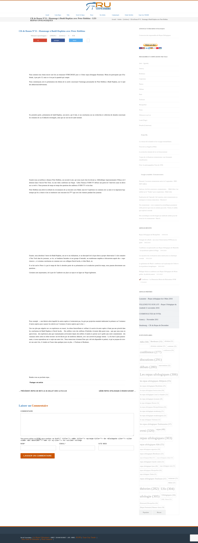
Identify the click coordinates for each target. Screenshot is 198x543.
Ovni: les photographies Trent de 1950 (151, 165)
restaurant (173, 478)
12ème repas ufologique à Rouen (117, 391)
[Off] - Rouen (167, 499)
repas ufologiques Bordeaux (152, 454)
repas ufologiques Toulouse (153, 479)
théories (149, 488)
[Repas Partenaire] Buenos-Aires (152, 507)
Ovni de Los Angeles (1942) (147, 147)
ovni (147, 430)
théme (171, 483)
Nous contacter (46, 539)
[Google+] (109, 382)
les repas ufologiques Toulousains (155, 424)
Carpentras (142, 79)
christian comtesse (158, 346)
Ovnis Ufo (144, 135)
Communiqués (115, 15)
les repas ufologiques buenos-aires (152, 390)
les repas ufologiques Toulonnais (150, 420)
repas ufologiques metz (167, 466)
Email (62, 443)
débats (148, 367)
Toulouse (142, 99)
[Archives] (62, 36)
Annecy (141, 68)
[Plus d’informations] (88, 40)
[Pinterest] (104, 382)
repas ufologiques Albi (152, 444)
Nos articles (102, 15)
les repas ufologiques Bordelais (153, 386)
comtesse (172, 346)
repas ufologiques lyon (149, 466)
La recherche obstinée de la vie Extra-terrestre (153, 152)
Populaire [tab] (146, 512)
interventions (164, 365)
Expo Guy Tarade (89, 537)
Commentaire (27, 411)
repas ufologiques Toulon (148, 474)
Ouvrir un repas (80, 15)
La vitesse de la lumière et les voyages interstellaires (155, 141)
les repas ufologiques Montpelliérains (153, 407)
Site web (102, 443)
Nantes (141, 84)
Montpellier (143, 105)
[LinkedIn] (114, 382)
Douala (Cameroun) (145, 125)
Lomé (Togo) (143, 120)
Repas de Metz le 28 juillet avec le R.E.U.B (43, 391)
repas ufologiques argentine (150, 449)
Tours (141, 110)
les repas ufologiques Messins (149, 403)
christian (168, 341)
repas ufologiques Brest (147, 457)
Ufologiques (169, 495)
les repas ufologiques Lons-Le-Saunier (154, 395)
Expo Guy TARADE (144, 15)
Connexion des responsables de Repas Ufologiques (155, 35)
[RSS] (118, 382)
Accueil (47, 15)
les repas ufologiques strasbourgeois (153, 416)
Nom (22, 443)
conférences (168, 350)
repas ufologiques (156, 438)
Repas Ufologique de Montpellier (149, 234)
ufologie (150, 496)
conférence (150, 352)
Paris (140, 94)
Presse (91, 15)
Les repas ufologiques (159, 374)
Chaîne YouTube (129, 15)
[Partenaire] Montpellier (149, 503)
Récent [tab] (159, 512)
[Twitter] (100, 382)
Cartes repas (58, 15)
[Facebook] (95, 382)
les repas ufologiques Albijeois (155, 381)
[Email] (123, 382)
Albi (144, 342)
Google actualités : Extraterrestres (152, 174)
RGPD (78, 537)
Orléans (141, 89)
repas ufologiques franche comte (152, 462)
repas (160, 429)
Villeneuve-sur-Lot (145, 115)
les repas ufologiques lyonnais (151, 399)
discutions (151, 359)
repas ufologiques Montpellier (151, 470)
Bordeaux (142, 74)
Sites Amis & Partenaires (30, 539)
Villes (68, 15)
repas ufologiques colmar (165, 457)
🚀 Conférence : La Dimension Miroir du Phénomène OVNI (157, 279)
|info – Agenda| (143, 63)
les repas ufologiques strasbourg (152, 411)
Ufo (167, 489)
